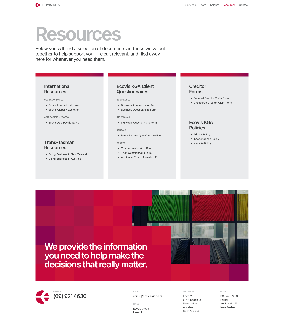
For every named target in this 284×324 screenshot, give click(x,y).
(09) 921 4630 (69, 296)
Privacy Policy (202, 134)
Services (190, 5)
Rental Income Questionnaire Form (141, 135)
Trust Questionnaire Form (136, 152)
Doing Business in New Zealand (68, 154)
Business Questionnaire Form (138, 109)
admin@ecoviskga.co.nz (148, 296)
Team (202, 5)
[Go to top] (48, 5)
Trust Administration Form (136, 148)
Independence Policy (206, 139)
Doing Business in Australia (65, 158)
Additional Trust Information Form (141, 157)
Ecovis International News (64, 105)
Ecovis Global (141, 308)
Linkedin (138, 312)
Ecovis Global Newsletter (64, 109)
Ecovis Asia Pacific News (64, 122)
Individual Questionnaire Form (139, 122)
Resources (229, 5)
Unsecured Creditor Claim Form (213, 102)
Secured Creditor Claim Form (211, 98)
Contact (243, 5)
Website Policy (202, 143)
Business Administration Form (139, 105)
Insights (214, 5)
